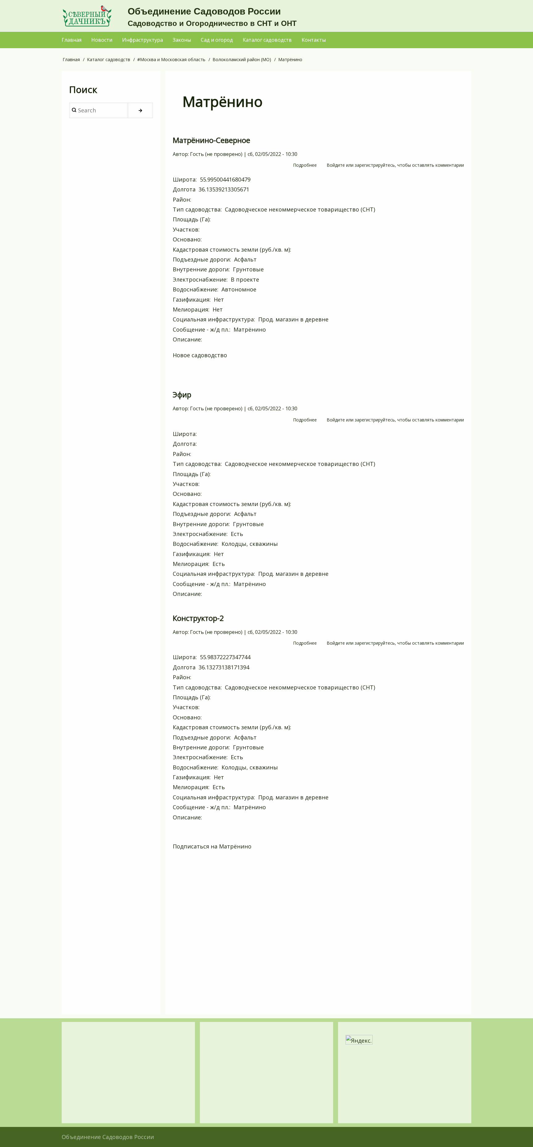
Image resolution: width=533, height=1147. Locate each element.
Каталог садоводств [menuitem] (267, 39)
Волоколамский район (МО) (242, 59)
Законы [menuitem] (182, 39)
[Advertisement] (318, 934)
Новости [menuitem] (101, 39)
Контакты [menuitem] (314, 39)
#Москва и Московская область (171, 59)
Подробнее (305, 165)
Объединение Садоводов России (204, 11)
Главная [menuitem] (71, 39)
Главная (71, 59)
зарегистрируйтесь (375, 165)
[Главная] (87, 16)
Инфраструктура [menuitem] (142, 39)
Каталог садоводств (108, 59)
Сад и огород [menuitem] (217, 39)
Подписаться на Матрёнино (212, 846)
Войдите (336, 165)
